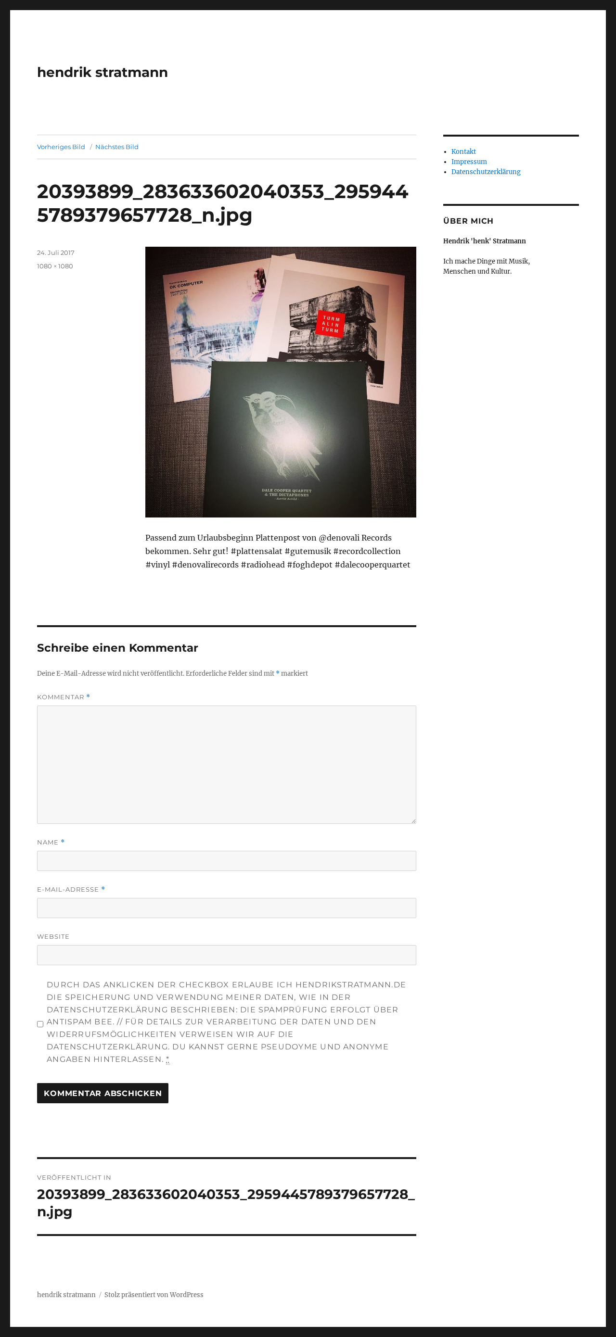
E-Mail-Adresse (71, 889)
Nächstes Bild (117, 147)
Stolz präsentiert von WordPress (154, 1295)
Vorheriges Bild (61, 147)
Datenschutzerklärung (486, 172)
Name (51, 842)
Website (53, 936)
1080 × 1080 (55, 266)
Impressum (469, 162)
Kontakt (463, 152)
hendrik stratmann (102, 72)
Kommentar (63, 697)
